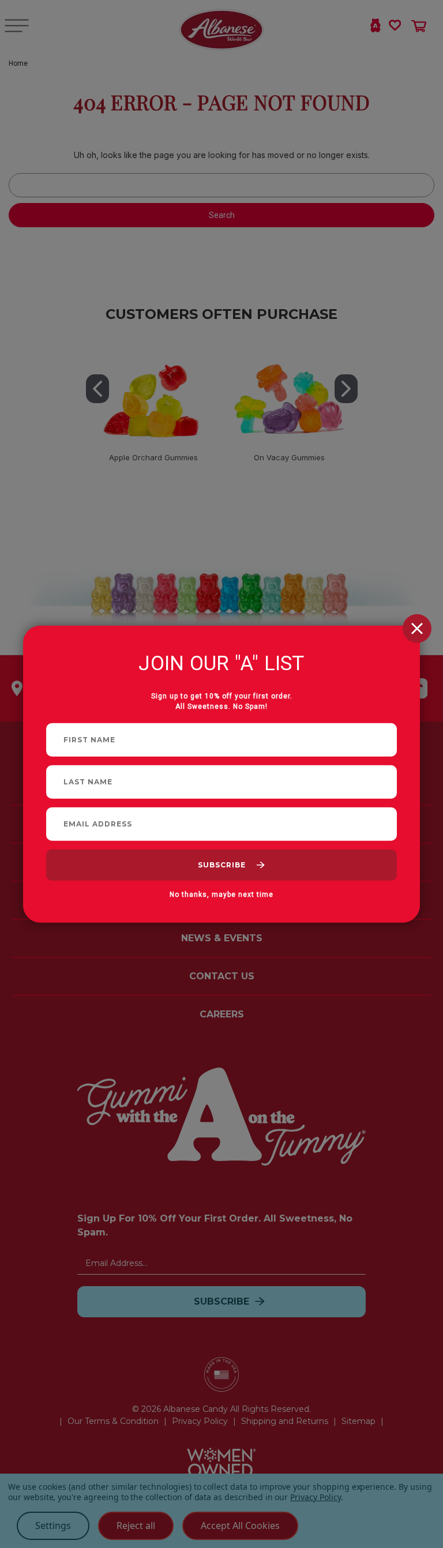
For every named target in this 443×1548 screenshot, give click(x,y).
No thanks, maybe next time (221, 894)
